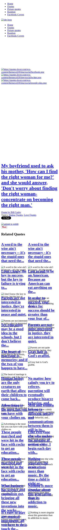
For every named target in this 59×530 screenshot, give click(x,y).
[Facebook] (29, 72)
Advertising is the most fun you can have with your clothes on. (14, 411)
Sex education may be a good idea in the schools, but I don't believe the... (12, 335)
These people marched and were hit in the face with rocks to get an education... (13, 442)
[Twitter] (29, 77)
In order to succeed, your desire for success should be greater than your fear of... (41, 308)
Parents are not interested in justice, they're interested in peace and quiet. (13, 306)
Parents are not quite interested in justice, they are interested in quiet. (40, 333)
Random (11, 12)
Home (10, 3)
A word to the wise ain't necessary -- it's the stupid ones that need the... (13, 252)
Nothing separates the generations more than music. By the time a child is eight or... (39, 471)
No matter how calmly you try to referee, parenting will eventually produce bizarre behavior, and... (41, 390)
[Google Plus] (29, 83)
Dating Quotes (16, 215)
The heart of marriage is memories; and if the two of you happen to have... (14, 360)
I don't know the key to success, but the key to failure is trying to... (13, 279)
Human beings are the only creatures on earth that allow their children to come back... (14, 388)
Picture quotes (14, 9)
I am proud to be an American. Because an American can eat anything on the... (41, 281)
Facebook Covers (15, 14)
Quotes (10, 6)
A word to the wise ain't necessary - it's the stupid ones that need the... (39, 252)
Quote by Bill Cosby (11, 212)
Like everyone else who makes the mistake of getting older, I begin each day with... (40, 442)
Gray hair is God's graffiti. (39, 354)
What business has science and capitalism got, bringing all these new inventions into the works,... (13, 498)
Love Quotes (30, 215)
